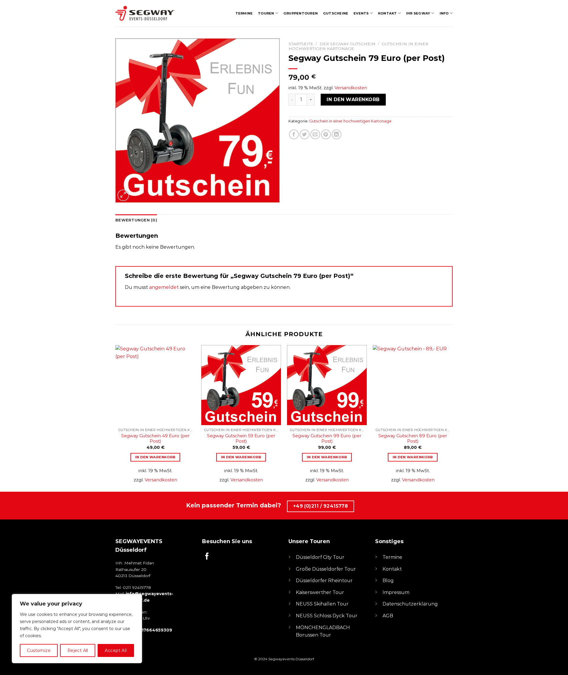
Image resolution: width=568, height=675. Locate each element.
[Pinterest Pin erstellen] (326, 134)
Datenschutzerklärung (410, 604)
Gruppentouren (300, 13)
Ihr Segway (418, 13)
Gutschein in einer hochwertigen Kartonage (350, 121)
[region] (77, 628)
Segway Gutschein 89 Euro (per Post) (412, 438)
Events (361, 13)
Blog (388, 580)
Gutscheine (335, 13)
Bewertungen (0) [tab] (136, 220)
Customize (39, 650)
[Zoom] (123, 195)
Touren (266, 13)
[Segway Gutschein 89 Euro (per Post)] (413, 385)
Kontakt (387, 13)
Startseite (300, 43)
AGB (388, 616)
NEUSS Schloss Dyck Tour (326, 616)
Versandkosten (351, 87)
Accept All (116, 650)
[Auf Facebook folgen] (207, 557)
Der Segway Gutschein (347, 43)
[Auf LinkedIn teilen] (336, 134)
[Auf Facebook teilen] (294, 134)
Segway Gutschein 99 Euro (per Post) (327, 438)
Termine (244, 13)
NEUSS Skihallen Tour (322, 604)
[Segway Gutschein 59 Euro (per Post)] (241, 385)
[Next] (452, 417)
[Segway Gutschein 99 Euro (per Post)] (327, 385)
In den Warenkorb (353, 99)
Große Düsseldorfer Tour (326, 569)
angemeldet (164, 287)
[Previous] (115, 417)
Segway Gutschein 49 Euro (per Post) (155, 438)
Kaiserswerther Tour (320, 592)
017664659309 (155, 630)
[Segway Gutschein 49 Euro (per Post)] (155, 385)
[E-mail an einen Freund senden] (315, 134)
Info (444, 13)
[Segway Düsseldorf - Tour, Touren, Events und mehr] (145, 13)
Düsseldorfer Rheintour (324, 580)
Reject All (77, 650)
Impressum (396, 592)
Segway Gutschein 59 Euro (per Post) (241, 438)
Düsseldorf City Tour (320, 557)
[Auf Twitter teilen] (304, 134)
